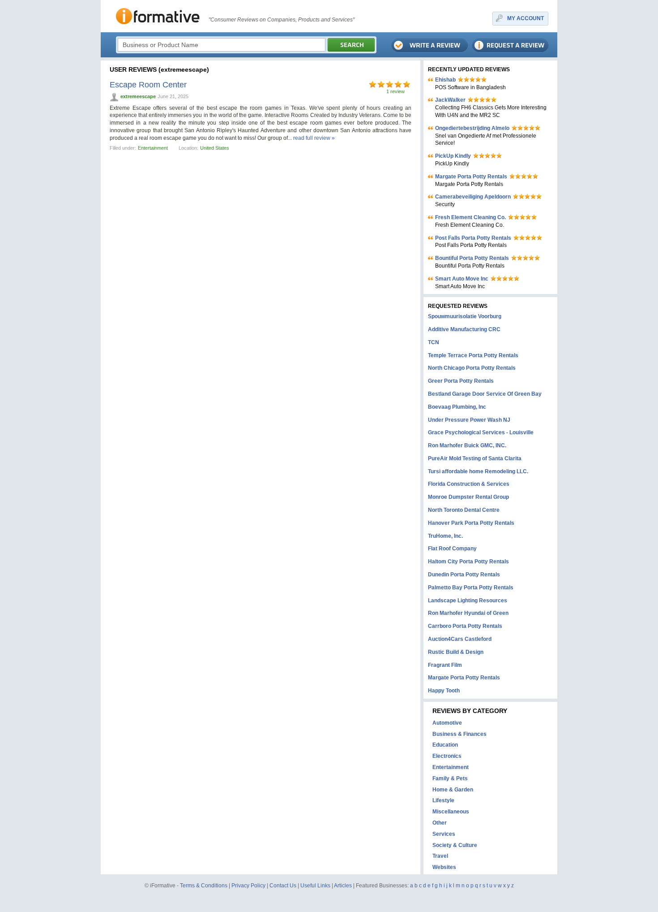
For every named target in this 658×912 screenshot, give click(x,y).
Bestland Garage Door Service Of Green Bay (485, 394)
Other (439, 823)
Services (443, 834)
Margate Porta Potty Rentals (471, 176)
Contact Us (282, 885)
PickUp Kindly (453, 156)
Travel (440, 856)
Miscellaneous (450, 811)
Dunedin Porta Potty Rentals (464, 574)
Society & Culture (454, 845)
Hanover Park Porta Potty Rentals (471, 523)
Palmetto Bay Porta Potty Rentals (470, 587)
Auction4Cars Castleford (459, 639)
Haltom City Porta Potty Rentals (468, 561)
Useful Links (315, 885)
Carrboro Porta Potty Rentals (465, 626)
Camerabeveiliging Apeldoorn (473, 197)
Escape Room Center (148, 84)
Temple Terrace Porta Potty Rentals (473, 355)
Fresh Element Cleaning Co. (470, 217)
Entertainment (153, 148)
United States (214, 148)
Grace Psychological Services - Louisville (481, 432)
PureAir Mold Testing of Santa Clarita (474, 458)
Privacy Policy (248, 885)
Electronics (446, 756)
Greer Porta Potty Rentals (461, 381)
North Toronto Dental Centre (464, 510)
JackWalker (450, 100)
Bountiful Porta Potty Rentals (472, 258)
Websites (444, 867)
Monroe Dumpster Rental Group (468, 497)
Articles (343, 885)
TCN (433, 342)
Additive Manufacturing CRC (464, 329)
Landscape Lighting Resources (467, 600)
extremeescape (138, 96)
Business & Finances (459, 734)
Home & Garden (452, 790)
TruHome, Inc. (445, 536)
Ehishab (445, 80)
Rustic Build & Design (455, 652)
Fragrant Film (445, 665)
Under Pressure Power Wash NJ (469, 420)
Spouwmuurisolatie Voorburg (464, 316)
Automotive (447, 723)
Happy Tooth (444, 690)
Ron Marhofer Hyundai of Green (468, 613)
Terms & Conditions (203, 885)
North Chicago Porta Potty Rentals (472, 368)
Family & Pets (450, 778)
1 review (395, 91)
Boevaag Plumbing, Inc (457, 407)
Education (445, 745)
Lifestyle (443, 800)
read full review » (314, 138)
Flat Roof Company (452, 548)
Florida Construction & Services (468, 484)
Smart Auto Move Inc (461, 279)
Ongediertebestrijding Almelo (472, 128)
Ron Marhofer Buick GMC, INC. (467, 445)
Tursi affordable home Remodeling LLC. (478, 471)
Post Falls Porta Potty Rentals (473, 238)
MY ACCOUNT (525, 18)
